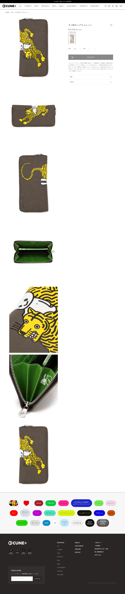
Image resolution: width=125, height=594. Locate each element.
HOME (7, 12)
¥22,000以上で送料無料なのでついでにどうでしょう (81, 503)
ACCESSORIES (61, 567)
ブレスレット (50, 513)
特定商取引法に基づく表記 (101, 549)
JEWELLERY (95, 6)
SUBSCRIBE (37, 578)
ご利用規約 (97, 545)
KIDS (54, 6)
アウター (37, 513)
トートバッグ (22, 523)
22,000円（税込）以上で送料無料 (62, 1)
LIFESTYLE (83, 6)
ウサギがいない (64, 523)
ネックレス (63, 503)
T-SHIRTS (27, 6)
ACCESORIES (71, 6)
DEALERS (78, 549)
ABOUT (77, 542)
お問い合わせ (98, 555)
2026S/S (13, 503)
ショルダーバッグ (84, 513)
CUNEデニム (99, 513)
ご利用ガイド (98, 542)
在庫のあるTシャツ (25, 513)
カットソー (111, 503)
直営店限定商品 (90, 523)
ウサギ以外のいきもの (66, 513)
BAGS (61, 6)
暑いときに (35, 523)
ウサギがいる (77, 523)
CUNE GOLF (50, 503)
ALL (20, 6)
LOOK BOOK (79, 546)
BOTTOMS (45, 6)
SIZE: (69, 48)
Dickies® (38, 503)
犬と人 (111, 513)
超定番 (46, 523)
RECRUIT (77, 552)
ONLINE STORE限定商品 (103, 523)
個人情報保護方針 (99, 552)
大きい (14, 513)
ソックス (98, 503)
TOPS (36, 6)
